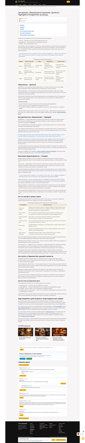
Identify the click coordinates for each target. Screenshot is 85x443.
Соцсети (50, 427)
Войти (68, 1)
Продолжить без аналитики (61, 439)
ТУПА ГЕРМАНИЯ (22, 423)
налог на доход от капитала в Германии (47, 151)
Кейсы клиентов (42, 426)
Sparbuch (22, 25)
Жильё (60, 428)
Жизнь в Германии (62, 432)
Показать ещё (63, 383)
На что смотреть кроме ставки (27, 31)
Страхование (32, 427)
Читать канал (29, 358)
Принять (53, 439)
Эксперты (24, 4)
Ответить (21, 397)
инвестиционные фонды (23, 307)
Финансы (24, 6)
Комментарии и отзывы (44, 427)
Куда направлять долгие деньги (27, 35)
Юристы (31, 433)
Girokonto (33, 122)
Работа (60, 427)
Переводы (31, 430)
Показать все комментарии (23, 418)
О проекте (51, 426)
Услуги (17, 4)
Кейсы (20, 4)
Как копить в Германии (25, 33)
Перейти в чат (22, 358)
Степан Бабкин (23, 20)
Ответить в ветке (23, 375)
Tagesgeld (22, 27)
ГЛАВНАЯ (19, 6)
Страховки (60, 431)
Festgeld (22, 29)
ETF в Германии (58, 306)
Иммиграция (32, 426)
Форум (40, 4)
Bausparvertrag (50, 311)
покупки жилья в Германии (28, 316)
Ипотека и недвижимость (32, 429)
